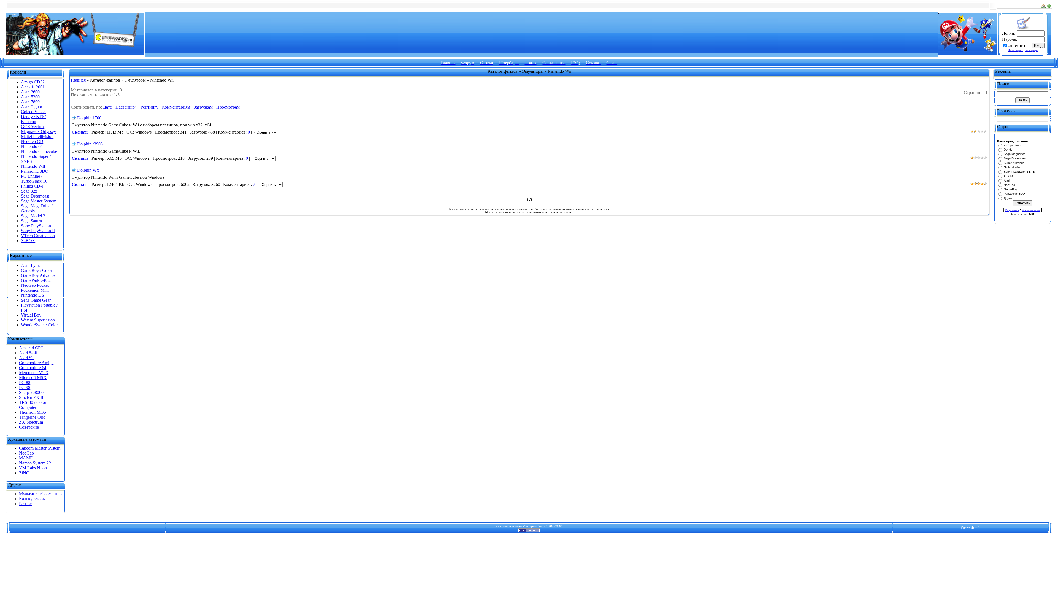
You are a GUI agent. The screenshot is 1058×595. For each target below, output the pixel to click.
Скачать (80, 132)
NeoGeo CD (32, 141)
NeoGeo (26, 453)
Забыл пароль (1015, 50)
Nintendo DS (32, 295)
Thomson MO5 (32, 412)
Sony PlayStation (36, 225)
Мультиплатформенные (41, 493)
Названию (125, 107)
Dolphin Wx (88, 170)
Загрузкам (203, 107)
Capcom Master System (39, 448)
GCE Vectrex (32, 126)
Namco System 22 (35, 463)
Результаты (1012, 210)
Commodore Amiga (36, 362)
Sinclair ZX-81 (32, 397)
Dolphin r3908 (90, 144)
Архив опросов (1031, 210)
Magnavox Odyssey (38, 131)
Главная (78, 80)
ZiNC (24, 472)
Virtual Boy (31, 315)
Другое (1008, 198)
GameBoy (1010, 189)
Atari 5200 (30, 96)
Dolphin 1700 (89, 117)
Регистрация (1031, 50)
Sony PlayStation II (38, 230)
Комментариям (176, 107)
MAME (26, 458)
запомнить (1017, 46)
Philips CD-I (32, 186)
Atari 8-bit (28, 352)
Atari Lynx (30, 265)
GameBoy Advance (38, 275)
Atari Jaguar (31, 106)
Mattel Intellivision (37, 136)
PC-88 (24, 382)
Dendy (1008, 149)
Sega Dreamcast (35, 196)
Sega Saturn (31, 220)
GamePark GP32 (36, 280)
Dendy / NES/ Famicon (33, 119)
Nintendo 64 (32, 146)
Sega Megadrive (1014, 154)
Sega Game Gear (36, 300)
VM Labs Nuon (33, 468)
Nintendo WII (33, 166)
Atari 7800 (30, 101)
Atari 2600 (30, 92)
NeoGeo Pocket (35, 285)
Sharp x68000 (31, 392)
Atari (1007, 180)
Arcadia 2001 (33, 87)
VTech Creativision (38, 235)
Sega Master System (38, 201)
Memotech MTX (33, 372)
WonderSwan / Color (39, 325)
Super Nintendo (1014, 162)
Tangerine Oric (32, 417)
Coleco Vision (33, 111)
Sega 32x (29, 191)
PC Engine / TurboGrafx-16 (34, 178)
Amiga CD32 (33, 82)
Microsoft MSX (33, 377)
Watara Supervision (38, 320)
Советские (29, 427)
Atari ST (26, 357)
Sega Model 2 (33, 215)
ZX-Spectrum (31, 422)
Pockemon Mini (35, 290)
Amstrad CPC (31, 347)
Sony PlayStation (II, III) (1019, 171)
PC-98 (24, 387)
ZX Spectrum (1012, 145)
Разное (25, 503)
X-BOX (28, 240)
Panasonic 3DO (34, 171)
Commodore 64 (32, 367)
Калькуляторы (32, 498)
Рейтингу (149, 107)
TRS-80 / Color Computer (32, 405)
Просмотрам (228, 107)
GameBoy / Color (36, 270)
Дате (107, 107)
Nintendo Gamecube (39, 151)
